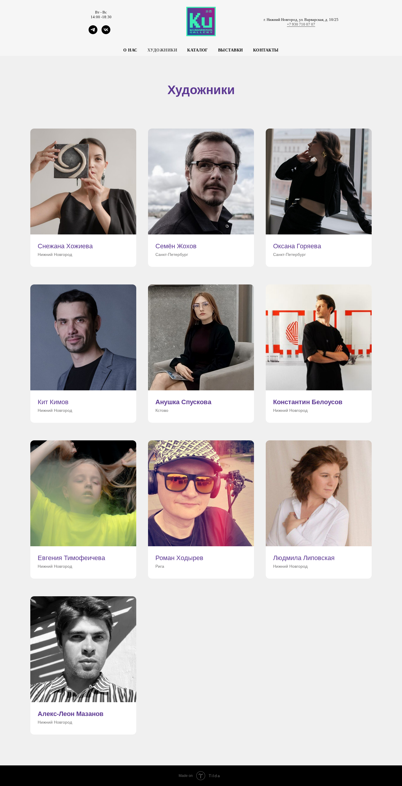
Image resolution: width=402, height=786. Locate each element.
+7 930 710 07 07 (301, 24)
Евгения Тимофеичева (71, 558)
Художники (162, 50)
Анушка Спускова (183, 402)
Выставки (230, 50)
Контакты (266, 50)
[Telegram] (93, 32)
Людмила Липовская (304, 558)
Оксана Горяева (297, 246)
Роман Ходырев (179, 558)
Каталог (197, 50)
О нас (130, 50)
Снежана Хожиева (65, 246)
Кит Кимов (53, 402)
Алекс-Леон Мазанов (71, 713)
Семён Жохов (176, 246)
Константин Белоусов (308, 402)
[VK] (106, 32)
